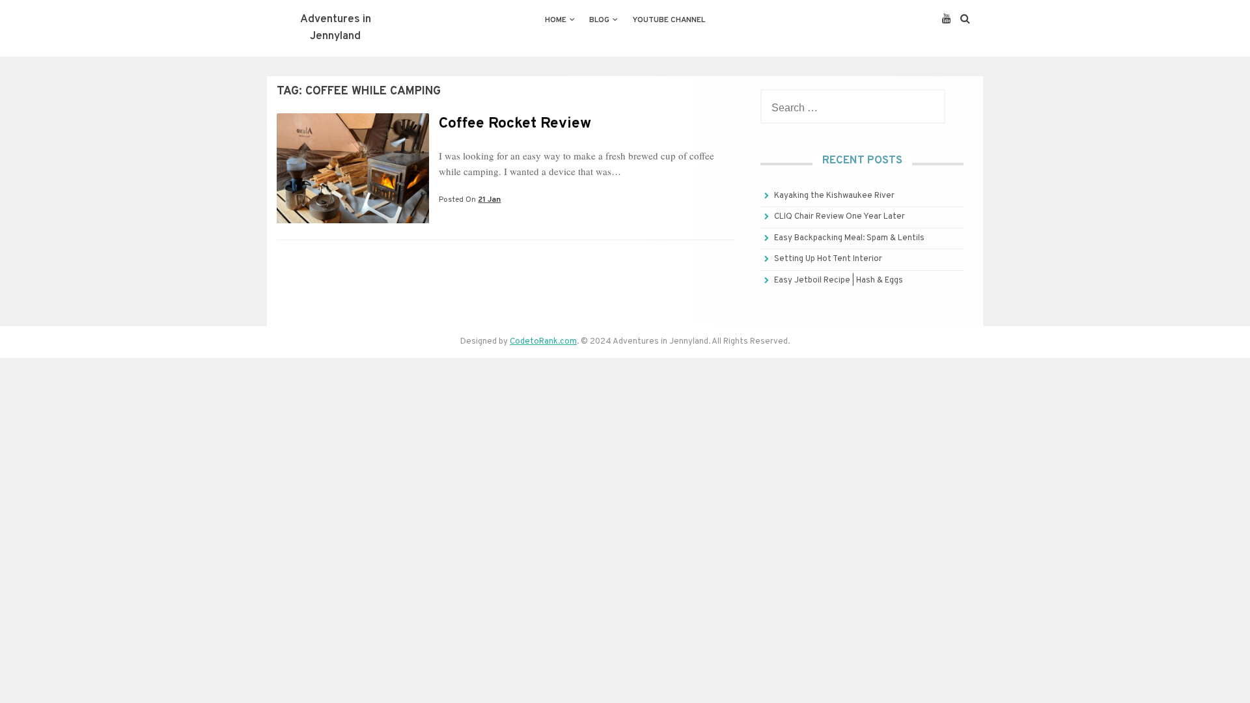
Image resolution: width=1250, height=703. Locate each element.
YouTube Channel (668, 20)
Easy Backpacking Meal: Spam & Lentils (849, 238)
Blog (599, 20)
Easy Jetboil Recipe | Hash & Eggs (838, 280)
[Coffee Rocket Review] (353, 220)
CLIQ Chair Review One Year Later (839, 217)
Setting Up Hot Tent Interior (828, 259)
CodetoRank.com (543, 342)
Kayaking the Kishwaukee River (834, 196)
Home (555, 20)
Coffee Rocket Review (515, 124)
